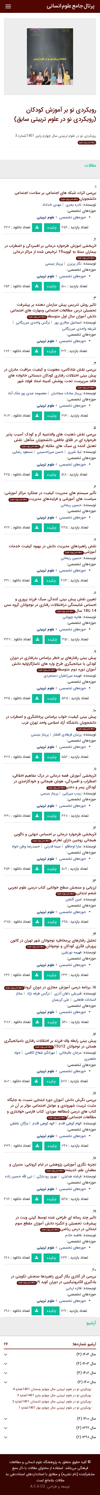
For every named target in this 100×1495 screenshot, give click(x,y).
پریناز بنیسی (54, 263)
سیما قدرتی (52, 846)
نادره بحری (74, 205)
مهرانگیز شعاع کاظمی (40, 1052)
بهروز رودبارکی (47, 1176)
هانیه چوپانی (72, 617)
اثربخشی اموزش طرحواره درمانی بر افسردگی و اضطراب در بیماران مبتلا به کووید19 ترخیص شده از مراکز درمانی (50, 251)
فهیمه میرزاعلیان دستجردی (63, 675)
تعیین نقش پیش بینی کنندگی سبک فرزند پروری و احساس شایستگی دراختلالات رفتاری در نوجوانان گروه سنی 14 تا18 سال (50, 605)
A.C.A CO (37, 1486)
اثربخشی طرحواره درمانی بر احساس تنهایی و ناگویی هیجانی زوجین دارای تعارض (55, 837)
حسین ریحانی (71, 505)
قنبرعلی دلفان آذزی (68, 993)
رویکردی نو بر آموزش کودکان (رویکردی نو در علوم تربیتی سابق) (55, 114)
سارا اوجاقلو (73, 846)
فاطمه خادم (73, 1235)
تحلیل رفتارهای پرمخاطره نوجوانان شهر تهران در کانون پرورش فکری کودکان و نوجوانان (53, 943)
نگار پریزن (74, 263)
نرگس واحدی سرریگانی (33, 322)
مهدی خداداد (51, 205)
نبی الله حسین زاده (18, 1176)
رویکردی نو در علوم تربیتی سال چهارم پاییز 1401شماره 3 (54, 1395)
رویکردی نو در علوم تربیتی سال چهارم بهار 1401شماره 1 (54, 1407)
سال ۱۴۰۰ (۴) (86, 1418)
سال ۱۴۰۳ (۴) (86, 1363)
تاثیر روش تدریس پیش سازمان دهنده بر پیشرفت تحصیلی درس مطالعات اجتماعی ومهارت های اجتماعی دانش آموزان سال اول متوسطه (53, 310)
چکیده (52, 227)
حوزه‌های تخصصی (72, 217)
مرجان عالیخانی (70, 1052)
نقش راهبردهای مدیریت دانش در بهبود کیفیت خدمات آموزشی (52, 549)
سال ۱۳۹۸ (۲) (86, 1437)
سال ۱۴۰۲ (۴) (86, 1373)
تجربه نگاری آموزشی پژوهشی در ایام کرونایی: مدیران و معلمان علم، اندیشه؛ (52, 1167)
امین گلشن (74, 899)
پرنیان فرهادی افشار (67, 734)
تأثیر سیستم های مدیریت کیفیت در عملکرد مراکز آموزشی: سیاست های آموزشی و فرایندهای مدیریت (50, 496)
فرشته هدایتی (72, 1176)
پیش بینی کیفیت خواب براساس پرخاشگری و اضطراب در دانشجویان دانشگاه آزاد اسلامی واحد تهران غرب (51, 722)
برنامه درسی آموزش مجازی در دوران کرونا (48, 987)
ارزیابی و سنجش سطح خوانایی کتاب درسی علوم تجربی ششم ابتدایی (52, 890)
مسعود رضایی (22, 452)
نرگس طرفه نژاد (38, 993)
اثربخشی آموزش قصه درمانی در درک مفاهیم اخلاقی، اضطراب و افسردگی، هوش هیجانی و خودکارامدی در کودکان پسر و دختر (54, 781)
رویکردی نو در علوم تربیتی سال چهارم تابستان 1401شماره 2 (51, 1401)
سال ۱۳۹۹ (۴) (86, 1428)
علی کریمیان (60, 999)
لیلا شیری (75, 452)
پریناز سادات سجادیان (66, 393)
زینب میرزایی (72, 793)
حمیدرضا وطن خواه (26, 846)
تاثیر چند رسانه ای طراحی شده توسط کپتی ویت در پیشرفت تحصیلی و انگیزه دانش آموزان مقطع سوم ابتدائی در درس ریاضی (55, 1223)
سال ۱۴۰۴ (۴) (86, 1354)
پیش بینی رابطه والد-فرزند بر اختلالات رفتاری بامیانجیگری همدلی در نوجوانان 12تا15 (50, 1044)
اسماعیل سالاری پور (68, 322)
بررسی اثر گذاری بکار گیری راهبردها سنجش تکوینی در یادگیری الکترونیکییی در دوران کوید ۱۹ (53, 1279)
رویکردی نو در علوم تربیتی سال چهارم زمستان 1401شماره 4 (52, 1389)
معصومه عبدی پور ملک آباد (27, 393)
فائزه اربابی (74, 1288)
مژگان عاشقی (19, 1123)
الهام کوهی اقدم (70, 1123)
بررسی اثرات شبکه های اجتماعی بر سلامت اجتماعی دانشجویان (55, 196)
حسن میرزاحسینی (50, 452)
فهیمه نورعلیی (72, 952)
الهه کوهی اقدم (43, 1123)
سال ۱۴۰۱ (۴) (86, 1382)
